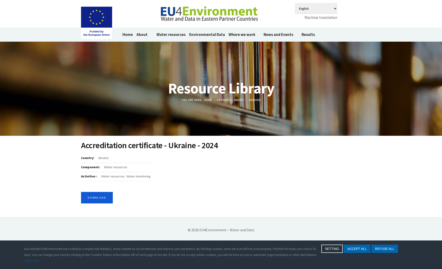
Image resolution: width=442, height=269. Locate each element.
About (142, 34)
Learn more (31, 260)
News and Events (278, 34)
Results (308, 34)
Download (97, 197)
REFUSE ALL (384, 249)
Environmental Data (207, 34)
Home (127, 34)
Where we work (242, 34)
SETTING (332, 249)
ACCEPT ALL (357, 249)
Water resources (171, 34)
